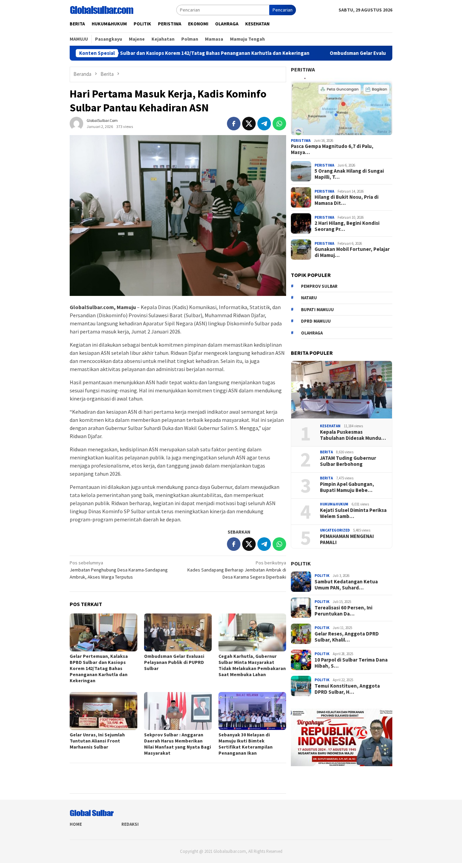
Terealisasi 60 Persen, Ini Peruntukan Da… (343, 611)
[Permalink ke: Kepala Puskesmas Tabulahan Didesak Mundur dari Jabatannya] (341, 389)
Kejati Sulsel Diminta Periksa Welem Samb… (353, 513)
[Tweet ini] (249, 123)
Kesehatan (330, 426)
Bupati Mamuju (317, 309)
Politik (301, 563)
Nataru (309, 298)
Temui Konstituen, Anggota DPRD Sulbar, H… (347, 689)
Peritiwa (303, 69)
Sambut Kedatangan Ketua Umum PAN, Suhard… (346, 585)
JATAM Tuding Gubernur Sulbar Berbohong (348, 461)
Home (76, 824)
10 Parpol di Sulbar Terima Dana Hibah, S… (351, 663)
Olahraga (312, 333)
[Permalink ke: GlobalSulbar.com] (76, 123)
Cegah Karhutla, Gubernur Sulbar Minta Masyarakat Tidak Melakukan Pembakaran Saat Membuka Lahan (252, 665)
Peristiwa (300, 140)
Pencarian (283, 10)
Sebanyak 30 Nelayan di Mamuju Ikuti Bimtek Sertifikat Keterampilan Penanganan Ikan (245, 744)
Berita (326, 452)
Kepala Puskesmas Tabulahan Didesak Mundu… (353, 435)
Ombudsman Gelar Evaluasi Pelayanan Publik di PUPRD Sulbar (365, 53)
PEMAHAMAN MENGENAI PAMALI (347, 539)
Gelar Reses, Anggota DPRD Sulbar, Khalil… (347, 637)
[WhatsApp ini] (279, 123)
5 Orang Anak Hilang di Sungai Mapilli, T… (349, 174)
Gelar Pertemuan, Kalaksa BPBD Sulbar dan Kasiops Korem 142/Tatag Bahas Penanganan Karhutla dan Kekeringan (141, 53)
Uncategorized (335, 530)
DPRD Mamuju (316, 321)
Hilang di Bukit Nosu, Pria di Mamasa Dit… (346, 200)
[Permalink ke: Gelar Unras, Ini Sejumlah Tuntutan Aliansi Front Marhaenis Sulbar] (103, 711)
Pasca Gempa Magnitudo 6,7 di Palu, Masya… (332, 149)
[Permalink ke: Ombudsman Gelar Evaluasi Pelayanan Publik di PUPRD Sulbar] (178, 632)
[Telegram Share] (264, 123)
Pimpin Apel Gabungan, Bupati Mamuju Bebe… (347, 487)
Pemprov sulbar (319, 286)
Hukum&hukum (334, 504)
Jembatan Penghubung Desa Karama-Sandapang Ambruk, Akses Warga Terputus (119, 570)
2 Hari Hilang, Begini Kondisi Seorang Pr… (347, 226)
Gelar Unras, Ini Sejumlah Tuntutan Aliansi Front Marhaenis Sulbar (97, 741)
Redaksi (130, 824)
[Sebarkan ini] (233, 123)
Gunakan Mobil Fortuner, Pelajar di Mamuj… (352, 252)
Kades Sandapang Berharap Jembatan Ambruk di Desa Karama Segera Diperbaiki (236, 570)
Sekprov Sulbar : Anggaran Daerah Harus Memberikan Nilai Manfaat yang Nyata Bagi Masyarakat (177, 744)
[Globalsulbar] (101, 9)
